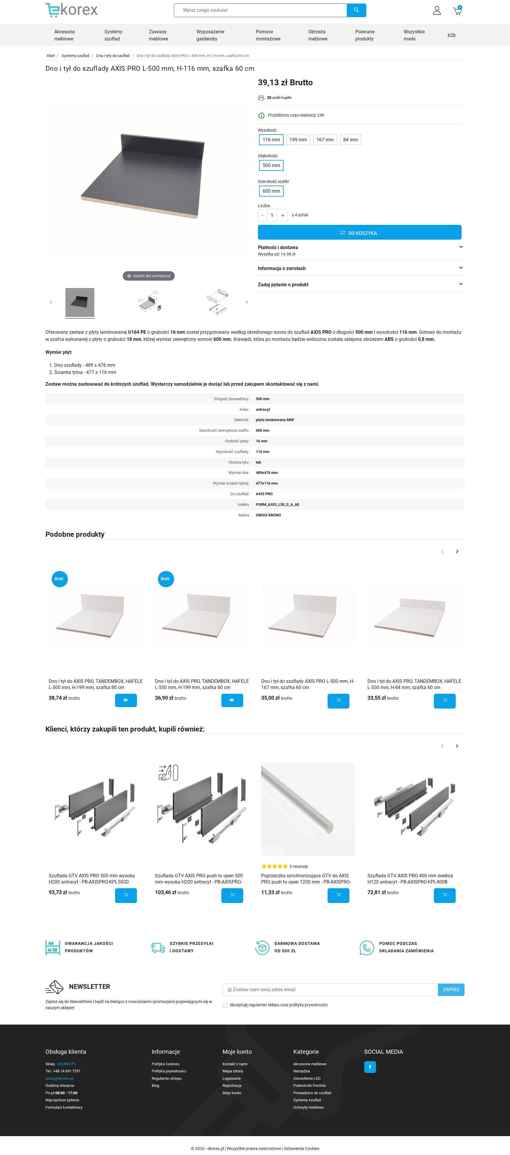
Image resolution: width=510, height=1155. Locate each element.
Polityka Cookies (165, 1064)
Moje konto (232, 1093)
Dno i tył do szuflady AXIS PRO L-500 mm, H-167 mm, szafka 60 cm (307, 684)
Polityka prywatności (169, 1071)
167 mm (325, 140)
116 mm (271, 140)
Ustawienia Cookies (301, 1148)
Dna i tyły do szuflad (113, 55)
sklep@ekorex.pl (59, 1078)
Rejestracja (232, 1085)
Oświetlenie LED (307, 1078)
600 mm (271, 191)
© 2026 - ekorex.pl (208, 1148)
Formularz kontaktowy (63, 1107)
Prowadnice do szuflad (312, 1093)
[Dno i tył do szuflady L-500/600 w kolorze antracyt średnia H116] (80, 303)
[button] (457, 10)
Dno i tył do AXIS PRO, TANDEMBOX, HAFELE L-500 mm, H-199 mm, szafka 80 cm (96, 684)
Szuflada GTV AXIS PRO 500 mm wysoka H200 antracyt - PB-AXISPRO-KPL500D (92, 879)
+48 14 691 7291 (67, 1071)
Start (51, 55)
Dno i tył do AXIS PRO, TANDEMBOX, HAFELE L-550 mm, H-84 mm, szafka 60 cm (414, 684)
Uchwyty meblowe (308, 1107)
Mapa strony (233, 1071)
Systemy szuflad (75, 55)
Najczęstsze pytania (62, 1100)
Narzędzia (301, 1071)
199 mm (298, 140)
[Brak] (96, 614)
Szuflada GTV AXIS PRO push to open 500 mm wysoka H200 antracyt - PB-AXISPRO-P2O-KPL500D (199, 882)
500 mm (271, 165)
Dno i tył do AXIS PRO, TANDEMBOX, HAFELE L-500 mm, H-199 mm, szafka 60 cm (202, 684)
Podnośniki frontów (309, 1085)
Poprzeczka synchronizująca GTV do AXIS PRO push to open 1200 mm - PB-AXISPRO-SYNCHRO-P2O (306, 882)
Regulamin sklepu (167, 1078)
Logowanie (232, 1078)
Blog (155, 1085)
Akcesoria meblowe (309, 1064)
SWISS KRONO (268, 515)
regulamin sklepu (264, 1004)
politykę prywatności (308, 1004)
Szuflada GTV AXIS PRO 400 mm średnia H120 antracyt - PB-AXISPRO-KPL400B (410, 879)
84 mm (350, 140)
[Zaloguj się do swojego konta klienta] (437, 10)
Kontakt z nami (235, 1064)
